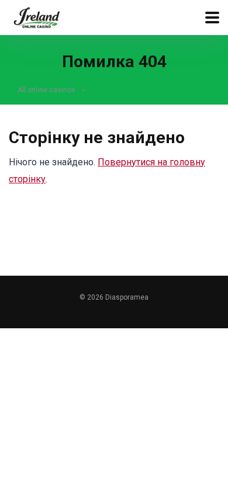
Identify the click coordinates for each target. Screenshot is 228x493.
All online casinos (46, 90)
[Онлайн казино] (36, 16)
